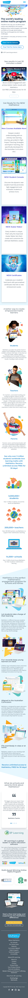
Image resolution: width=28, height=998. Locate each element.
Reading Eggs (14, 978)
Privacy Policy (14, 965)
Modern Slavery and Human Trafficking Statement (14, 971)
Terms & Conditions (14, 969)
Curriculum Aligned (14, 948)
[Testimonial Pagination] (11, 823)
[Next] (25, 880)
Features (14, 946)
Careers (14, 961)
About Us (14, 959)
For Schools (14, 942)
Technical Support (14, 952)
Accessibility (14, 954)
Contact (14, 963)
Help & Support (14, 950)
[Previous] (2, 880)
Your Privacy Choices (14, 967)
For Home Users (14, 944)
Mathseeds (14, 980)
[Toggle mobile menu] (24, 2)
